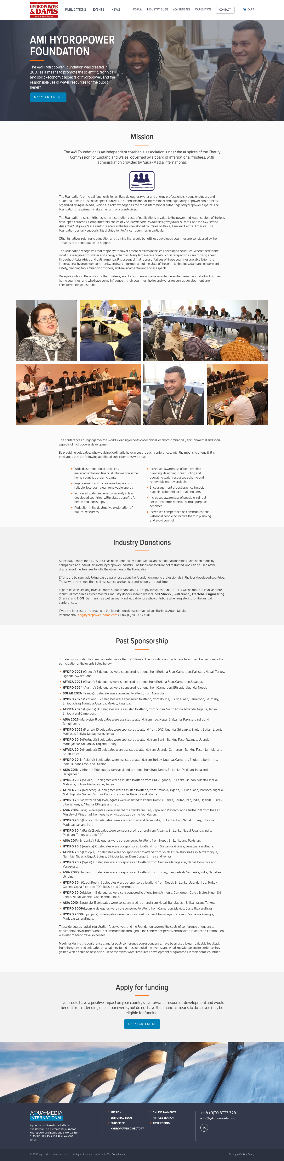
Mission (116, 1112)
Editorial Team (121, 1117)
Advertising (181, 9)
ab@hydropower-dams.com (97, 615)
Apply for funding (142, 1024)
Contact (225, 9)
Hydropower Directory (127, 1128)
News (115, 9)
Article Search (163, 1117)
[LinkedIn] (204, 1128)
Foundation (203, 9)
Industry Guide (157, 9)
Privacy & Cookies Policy (241, 1154)
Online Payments (164, 1112)
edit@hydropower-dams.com (219, 1118)
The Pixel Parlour (116, 1154)
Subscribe (118, 1123)
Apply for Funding (48, 97)
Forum (138, 9)
